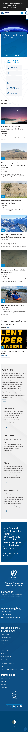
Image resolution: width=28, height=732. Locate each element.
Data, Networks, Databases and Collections (12, 669)
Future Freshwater (6, 640)
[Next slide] (21, 55)
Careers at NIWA (5, 678)
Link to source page (14, 124)
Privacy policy (13, 726)
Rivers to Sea (4, 660)
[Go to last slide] (10, 55)
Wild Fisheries (5, 666)
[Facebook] (27, 9)
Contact (5, 726)
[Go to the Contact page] (2, 600)
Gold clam (3, 327)
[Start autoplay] (7, 55)
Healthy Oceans (5, 650)
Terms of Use (21, 726)
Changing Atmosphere (7, 637)
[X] (27, 16)
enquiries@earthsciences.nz (11, 617)
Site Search (4, 681)
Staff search (4, 684)
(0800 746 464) (6, 614)
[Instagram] (27, 11)
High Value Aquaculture (7, 663)
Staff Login (4, 687)
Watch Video (4, 355)
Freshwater (5, 359)
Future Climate (5, 634)
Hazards (3, 653)
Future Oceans (5, 647)
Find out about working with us (11, 554)
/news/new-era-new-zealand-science (14, 44)
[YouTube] (27, 19)
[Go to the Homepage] (5, 13)
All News (4, 104)
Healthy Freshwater (6, 644)
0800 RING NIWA (7, 611)
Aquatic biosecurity (6, 656)
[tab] (13, 55)
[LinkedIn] (27, 14)
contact (17, 597)
